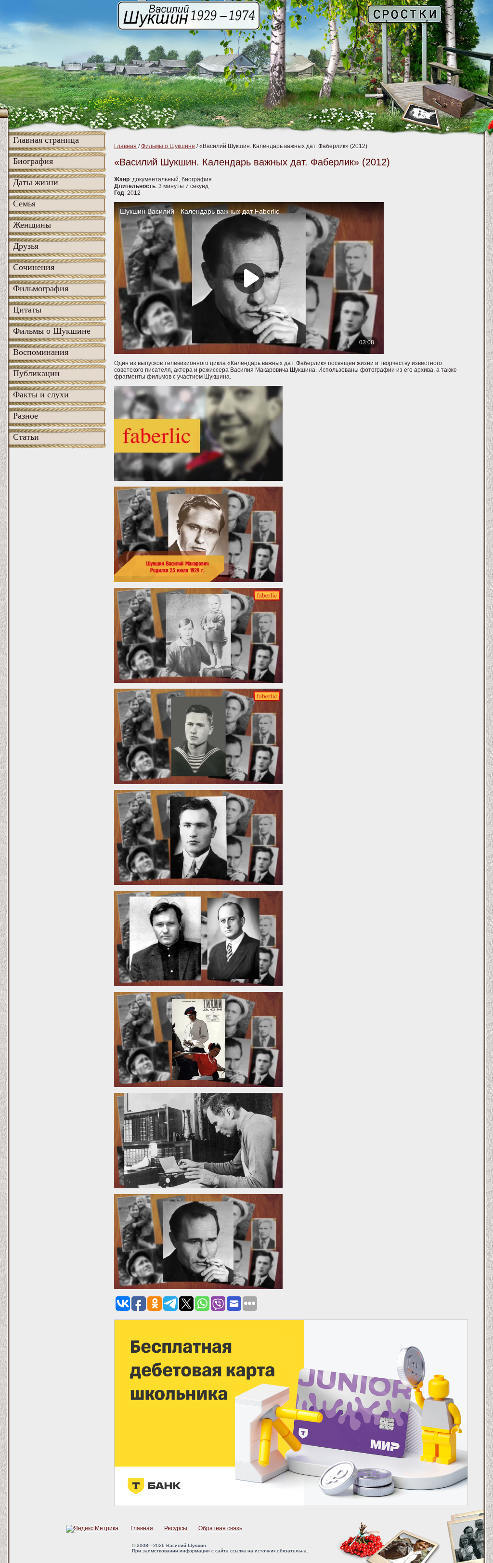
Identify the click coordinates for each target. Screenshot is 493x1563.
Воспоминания (40, 352)
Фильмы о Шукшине (52, 331)
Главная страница (46, 140)
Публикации (36, 373)
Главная (125, 146)
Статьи (26, 437)
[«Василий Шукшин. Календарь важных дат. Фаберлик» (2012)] (198, 479)
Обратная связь (220, 1528)
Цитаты (27, 309)
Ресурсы (175, 1528)
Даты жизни (35, 182)
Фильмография (40, 288)
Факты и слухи (41, 394)
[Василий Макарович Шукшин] (189, 29)
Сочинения (33, 267)
